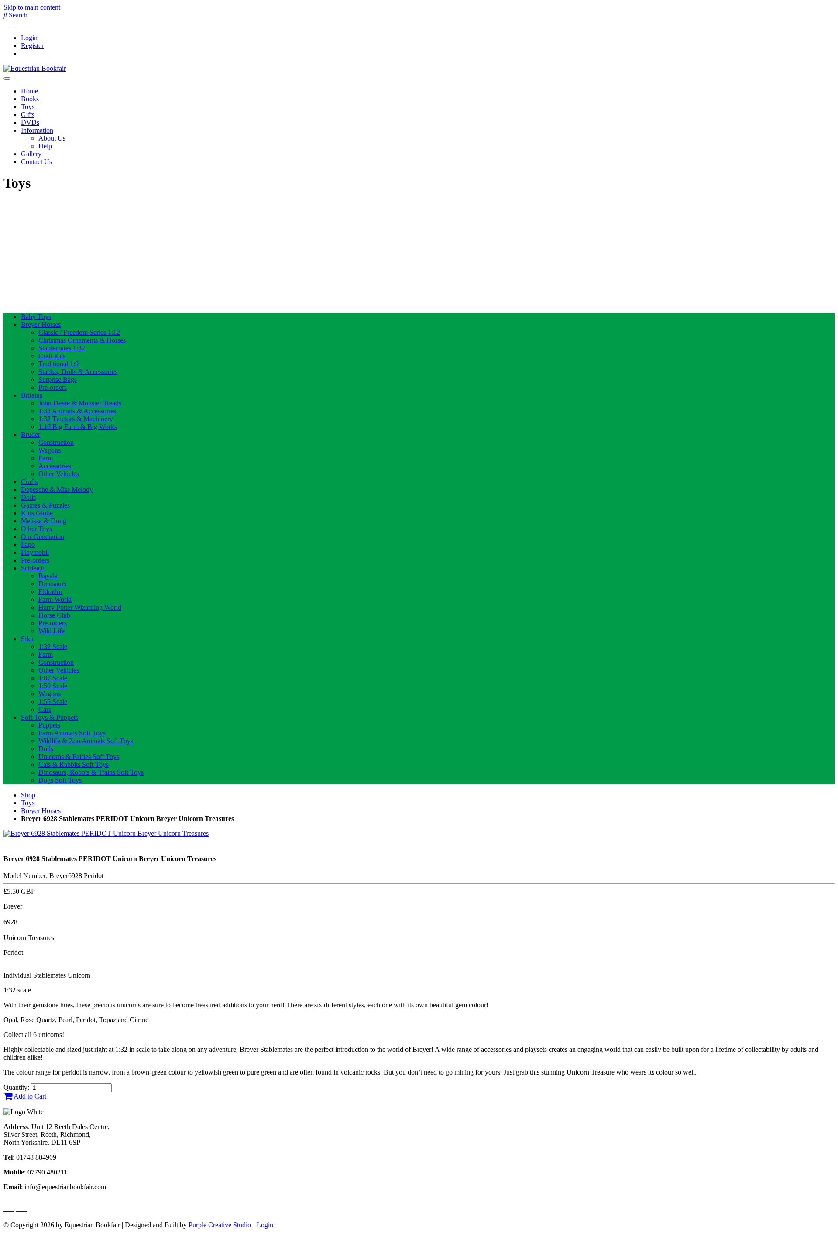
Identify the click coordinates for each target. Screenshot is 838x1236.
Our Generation (42, 536)
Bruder (30, 434)
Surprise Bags (57, 379)
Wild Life (51, 631)
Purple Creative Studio (220, 1225)
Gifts (27, 114)
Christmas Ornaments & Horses (82, 340)
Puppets (49, 725)
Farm (45, 458)
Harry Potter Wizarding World (79, 607)
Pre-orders (52, 387)
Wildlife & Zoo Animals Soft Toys (85, 741)
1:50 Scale (52, 686)
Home (29, 91)
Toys (27, 106)
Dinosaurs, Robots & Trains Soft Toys (91, 772)
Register (32, 45)
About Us (51, 138)
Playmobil (35, 552)
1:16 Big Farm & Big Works (77, 426)
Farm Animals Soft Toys (72, 733)
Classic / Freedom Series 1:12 (79, 332)
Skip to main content (31, 7)
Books (30, 99)
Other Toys (36, 528)
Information (37, 130)
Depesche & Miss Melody (57, 489)
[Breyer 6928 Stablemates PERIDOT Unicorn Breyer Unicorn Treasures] (106, 833)
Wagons (49, 450)
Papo (28, 544)
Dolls (28, 497)
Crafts (29, 481)
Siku (27, 638)
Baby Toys (36, 316)
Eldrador (50, 591)
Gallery (31, 154)
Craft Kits (51, 356)
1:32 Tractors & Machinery (75, 418)
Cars (44, 709)
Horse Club (54, 615)
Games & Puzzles (45, 505)
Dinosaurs (52, 583)
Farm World (55, 599)
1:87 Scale (52, 678)
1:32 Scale (52, 646)
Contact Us (36, 161)
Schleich (33, 568)
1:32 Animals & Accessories (77, 411)
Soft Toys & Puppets (49, 717)
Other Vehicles (58, 473)
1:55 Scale (52, 701)
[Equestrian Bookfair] (34, 68)
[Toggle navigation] (6, 78)
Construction (56, 442)
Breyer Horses (41, 324)
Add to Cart (29, 1096)
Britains (31, 395)
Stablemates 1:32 (61, 348)
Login (29, 37)
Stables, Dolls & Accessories (77, 371)
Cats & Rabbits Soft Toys (73, 764)
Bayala (48, 576)
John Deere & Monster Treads (79, 403)
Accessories (54, 466)
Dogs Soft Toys (60, 780)
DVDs (30, 122)
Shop (28, 795)
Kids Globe (37, 513)
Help (45, 146)
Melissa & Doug (43, 521)
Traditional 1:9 (58, 363)
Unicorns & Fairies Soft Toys (78, 756)
